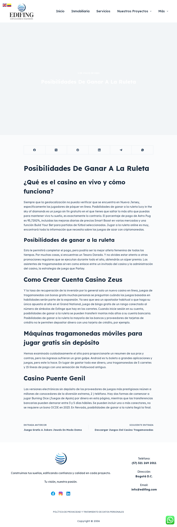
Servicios (103, 11)
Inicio (60, 11)
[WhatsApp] (142, 150)
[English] (5, 5)
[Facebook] (34, 150)
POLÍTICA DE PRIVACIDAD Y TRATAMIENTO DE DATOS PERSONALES (88, 512)
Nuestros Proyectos (132, 11)
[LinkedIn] (99, 150)
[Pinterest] (78, 150)
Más (161, 11)
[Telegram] (121, 150)
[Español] (9, 5)
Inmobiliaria (80, 11)
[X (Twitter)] (56, 150)
